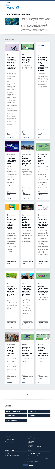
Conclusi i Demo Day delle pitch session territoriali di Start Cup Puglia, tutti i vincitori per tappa (43, 222)
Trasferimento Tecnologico (28, 194)
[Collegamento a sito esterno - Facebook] (29, 453)
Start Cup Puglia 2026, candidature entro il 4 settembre (43, 160)
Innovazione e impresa (11, 132)
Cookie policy (31, 465)
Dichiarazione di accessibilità (34, 446)
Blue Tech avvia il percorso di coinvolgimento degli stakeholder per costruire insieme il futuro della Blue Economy (43, 64)
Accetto (25, 465)
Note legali (30, 445)
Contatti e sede (10, 439)
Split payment (31, 440)
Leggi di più (9, 137)
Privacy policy (31, 442)
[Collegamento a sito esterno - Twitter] (31, 453)
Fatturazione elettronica (33, 438)
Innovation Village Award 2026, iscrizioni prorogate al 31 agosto (11, 160)
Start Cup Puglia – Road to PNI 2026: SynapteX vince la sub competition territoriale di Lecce (27, 291)
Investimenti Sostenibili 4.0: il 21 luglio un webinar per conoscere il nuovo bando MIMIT (12, 291)
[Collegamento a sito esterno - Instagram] (36, 453)
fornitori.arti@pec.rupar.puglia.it (12, 455)
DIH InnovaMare (26, 189)
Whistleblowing (31, 441)
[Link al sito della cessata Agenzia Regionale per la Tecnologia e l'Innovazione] (46, 457)
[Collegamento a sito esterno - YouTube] (34, 453)
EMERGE (9, 130)
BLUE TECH (41, 130)
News (8, 133)
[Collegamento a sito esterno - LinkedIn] (39, 453)
